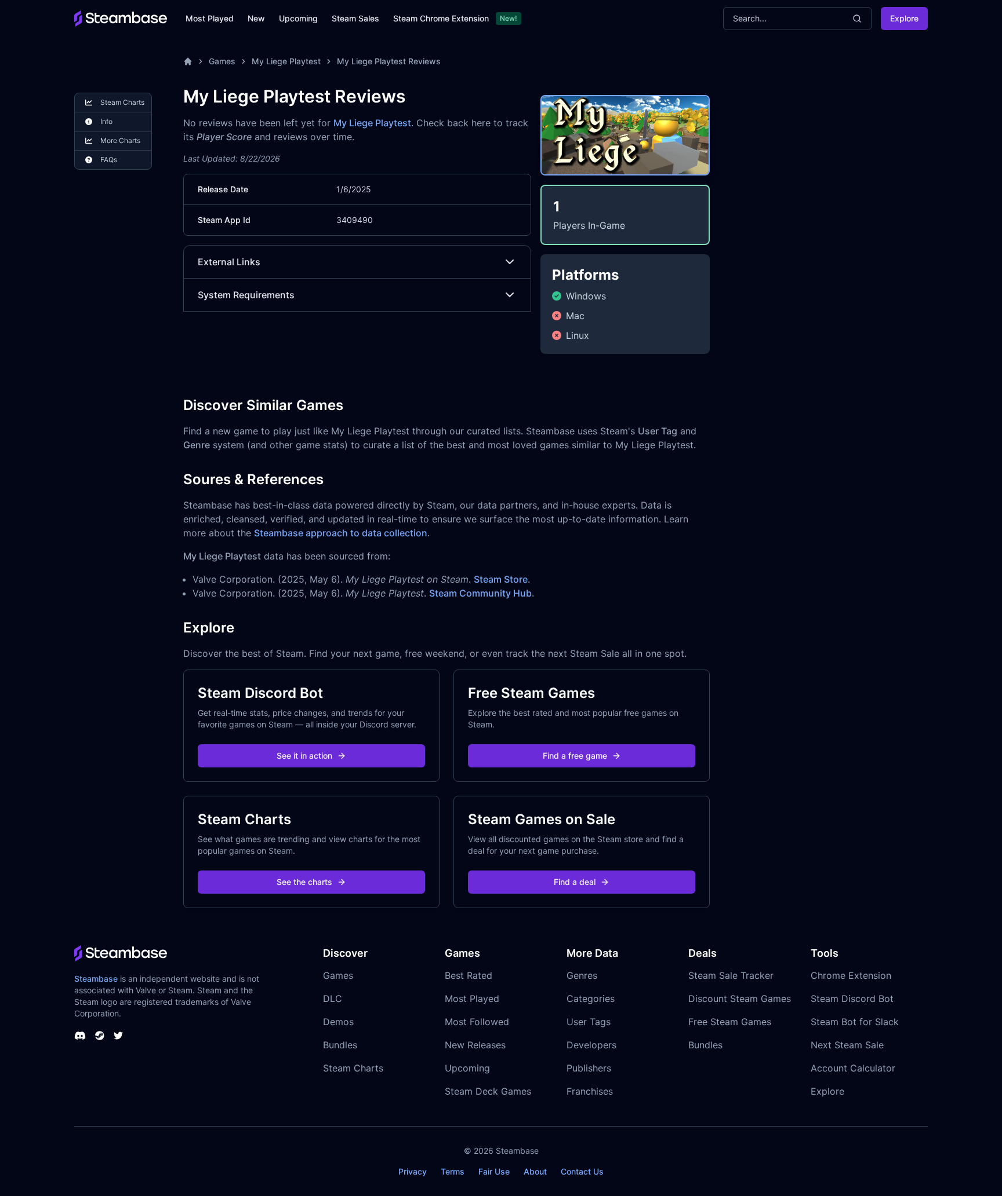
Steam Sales (355, 18)
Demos (338, 1021)
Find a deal (575, 882)
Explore (904, 18)
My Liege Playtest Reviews (389, 61)
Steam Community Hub (480, 593)
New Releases (475, 1045)
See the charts (304, 882)
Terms (452, 1171)
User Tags (589, 1021)
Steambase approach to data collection (340, 533)
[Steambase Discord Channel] (80, 1035)
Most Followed (477, 1021)
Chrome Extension (851, 975)
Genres (582, 975)
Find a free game (575, 755)
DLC (332, 998)
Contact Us (582, 1171)
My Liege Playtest (286, 61)
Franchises (590, 1091)
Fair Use (494, 1171)
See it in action (304, 755)
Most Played (210, 18)
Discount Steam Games (739, 998)
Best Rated (468, 975)
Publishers (589, 1068)
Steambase (96, 978)
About (535, 1171)
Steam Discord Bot (852, 998)
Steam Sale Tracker (731, 975)
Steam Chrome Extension (441, 18)
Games (222, 61)
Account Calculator (853, 1068)
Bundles (340, 1045)
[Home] (188, 61)
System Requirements (246, 295)
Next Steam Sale (847, 1045)
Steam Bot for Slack (855, 1021)
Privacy (412, 1171)
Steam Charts (353, 1068)
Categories (591, 998)
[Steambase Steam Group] (99, 1035)
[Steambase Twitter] (118, 1035)
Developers (591, 1045)
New (256, 18)
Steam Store (501, 579)
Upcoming (298, 18)
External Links (229, 262)
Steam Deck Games (488, 1091)
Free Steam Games (729, 1021)
